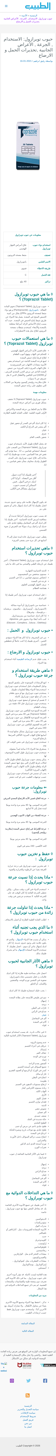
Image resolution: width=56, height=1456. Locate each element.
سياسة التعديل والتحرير (28, 1409)
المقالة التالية (28, 1331)
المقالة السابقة (28, 1323)
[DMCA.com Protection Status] (48, 1365)
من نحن (28, 1423)
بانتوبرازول (34, 310)
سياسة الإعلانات (28, 1413)
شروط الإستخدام (28, 1416)
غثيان (44, 1015)
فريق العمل (28, 1420)
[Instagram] (12, 1380)
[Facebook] (45, 1380)
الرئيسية (28, 1406)
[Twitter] (28, 1380)
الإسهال (19, 939)
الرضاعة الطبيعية (24, 659)
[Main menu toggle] (6, 6)
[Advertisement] (28, 92)
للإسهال (21, 950)
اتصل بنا (28, 1427)
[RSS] (27, 1395)
